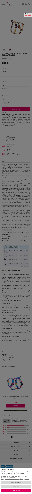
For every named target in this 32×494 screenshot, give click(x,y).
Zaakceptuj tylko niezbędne (16, 482)
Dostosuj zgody (16, 486)
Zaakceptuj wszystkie (16, 490)
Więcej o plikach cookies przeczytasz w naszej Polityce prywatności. (15, 479)
